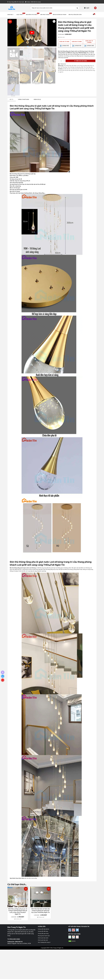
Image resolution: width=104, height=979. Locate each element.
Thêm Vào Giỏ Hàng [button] (18, 906)
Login (87, 8)
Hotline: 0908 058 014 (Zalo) (34, 2)
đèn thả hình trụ (81, 68)
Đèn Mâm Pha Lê (89, 65)
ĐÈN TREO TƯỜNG (45, 14)
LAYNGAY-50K (77, 45)
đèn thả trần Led (77, 70)
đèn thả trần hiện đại (67, 70)
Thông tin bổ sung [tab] (23, 99)
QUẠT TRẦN (20, 14)
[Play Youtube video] (31, 32)
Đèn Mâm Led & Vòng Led (78, 65)
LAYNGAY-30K (65, 45)
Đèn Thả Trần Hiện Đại (87, 67)
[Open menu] (95, 8)
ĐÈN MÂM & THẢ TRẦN (32, 14)
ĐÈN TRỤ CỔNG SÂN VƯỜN (75, 14)
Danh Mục (10, 14)
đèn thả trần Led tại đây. (30, 878)
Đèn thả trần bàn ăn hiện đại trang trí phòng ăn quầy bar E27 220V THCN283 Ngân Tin (40, 910)
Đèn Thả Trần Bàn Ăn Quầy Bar (73, 67)
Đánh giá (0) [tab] (37, 99)
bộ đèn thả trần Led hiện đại (70, 68)
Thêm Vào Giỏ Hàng (81, 60)
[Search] (77, 8)
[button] (94, 14)
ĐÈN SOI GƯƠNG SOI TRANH (59, 14)
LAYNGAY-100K (90, 45)
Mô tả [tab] (11, 99)
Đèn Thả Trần (61, 67)
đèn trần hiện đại (86, 70)
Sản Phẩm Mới (67, 65)
